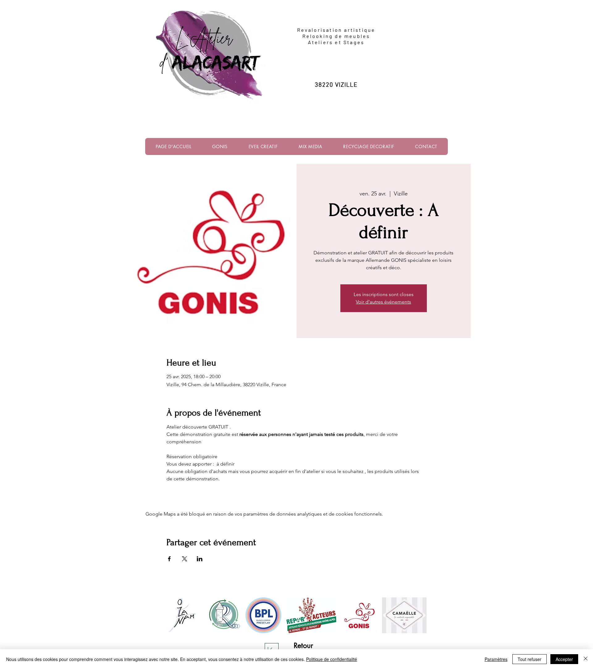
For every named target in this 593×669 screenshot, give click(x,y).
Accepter (564, 659)
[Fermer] (585, 659)
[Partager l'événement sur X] (184, 558)
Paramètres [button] (496, 659)
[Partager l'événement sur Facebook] (169, 558)
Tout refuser (529, 659)
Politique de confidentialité (331, 659)
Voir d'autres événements (383, 302)
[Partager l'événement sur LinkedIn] (200, 558)
